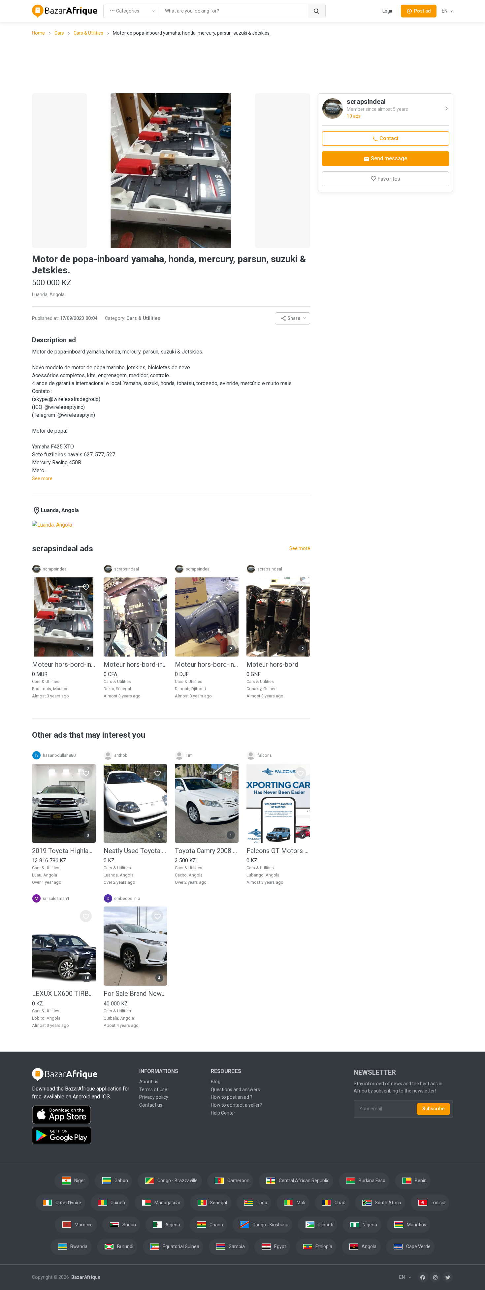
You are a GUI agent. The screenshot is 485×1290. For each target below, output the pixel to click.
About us (148, 1081)
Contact (388, 138)
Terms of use (153, 1089)
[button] (292, 318)
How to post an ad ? (231, 1097)
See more (42, 478)
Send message (388, 158)
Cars (59, 33)
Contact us (150, 1105)
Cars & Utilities (88, 33)
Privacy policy (153, 1097)
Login (388, 11)
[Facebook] (423, 1277)
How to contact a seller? (236, 1105)
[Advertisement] (242, 64)
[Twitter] (447, 1277)
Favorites (388, 179)
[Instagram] (435, 1277)
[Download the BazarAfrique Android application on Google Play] (81, 1136)
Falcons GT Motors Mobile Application (278, 851)
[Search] (316, 11)
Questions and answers (235, 1089)
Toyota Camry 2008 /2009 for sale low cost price (207, 851)
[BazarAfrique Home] (65, 11)
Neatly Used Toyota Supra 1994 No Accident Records (135, 851)
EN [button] (445, 11)
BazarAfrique (85, 1277)
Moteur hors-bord (272, 664)
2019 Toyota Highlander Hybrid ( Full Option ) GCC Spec (64, 851)
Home (38, 33)
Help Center (223, 1113)
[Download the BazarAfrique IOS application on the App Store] (81, 1115)
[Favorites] (86, 587)
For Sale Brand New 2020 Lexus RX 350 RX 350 (135, 994)
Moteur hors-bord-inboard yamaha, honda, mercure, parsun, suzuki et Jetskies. (64, 664)
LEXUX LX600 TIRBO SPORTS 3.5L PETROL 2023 (64, 994)
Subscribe (433, 1108)
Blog (215, 1081)
